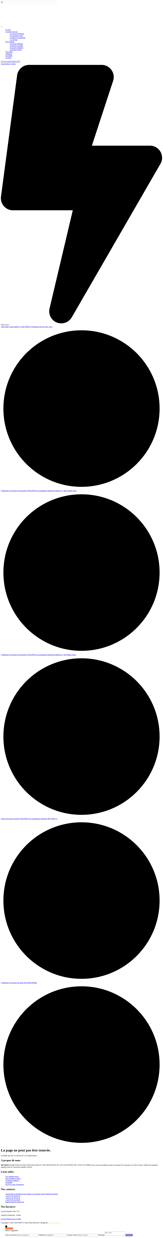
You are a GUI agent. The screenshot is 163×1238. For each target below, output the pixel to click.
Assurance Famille (16, 46)
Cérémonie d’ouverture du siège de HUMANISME (19, 983)
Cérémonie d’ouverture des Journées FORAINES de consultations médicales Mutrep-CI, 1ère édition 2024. (38, 655)
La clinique (14, 40)
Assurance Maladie (16, 48)
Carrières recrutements (17, 38)
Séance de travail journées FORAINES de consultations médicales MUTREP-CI (29, 819)
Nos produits (9, 42)
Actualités (8, 56)
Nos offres (9, 52)
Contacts (8, 58)
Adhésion (8, 54)
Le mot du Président (17, 34)
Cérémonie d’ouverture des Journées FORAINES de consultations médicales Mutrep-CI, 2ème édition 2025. (39, 491)
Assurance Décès (16, 50)
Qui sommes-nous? (16, 36)
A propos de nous (11, 32)
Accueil (8, 30)
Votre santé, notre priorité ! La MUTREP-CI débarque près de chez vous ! (27, 327)
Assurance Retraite (16, 44)
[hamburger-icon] (2, 26)
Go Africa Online (54, 1223)
